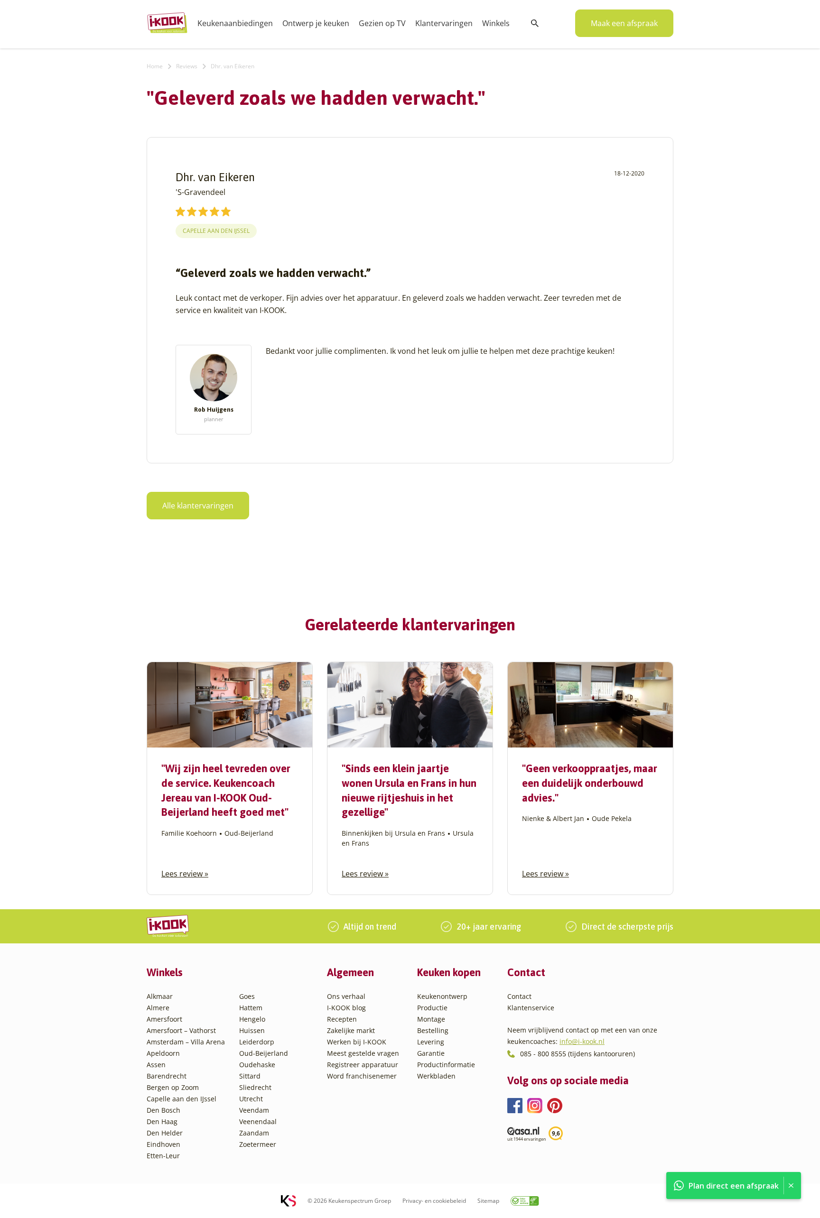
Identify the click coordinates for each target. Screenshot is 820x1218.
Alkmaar (160, 996)
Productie (432, 1007)
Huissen (252, 1030)
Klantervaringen (444, 23)
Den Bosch (163, 1110)
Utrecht (251, 1098)
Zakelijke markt (351, 1030)
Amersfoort (164, 1019)
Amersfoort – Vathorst (181, 1030)
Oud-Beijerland (263, 1053)
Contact (519, 996)
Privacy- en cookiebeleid (434, 1201)
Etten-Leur (163, 1155)
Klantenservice (530, 1007)
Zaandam (254, 1132)
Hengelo (252, 1019)
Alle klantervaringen (197, 505)
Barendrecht (166, 1075)
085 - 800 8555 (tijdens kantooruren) (577, 1053)
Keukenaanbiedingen (235, 23)
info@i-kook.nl (582, 1041)
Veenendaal (258, 1121)
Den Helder (165, 1132)
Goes (247, 996)
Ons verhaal (346, 996)
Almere (158, 1007)
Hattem (250, 1007)
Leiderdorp (256, 1041)
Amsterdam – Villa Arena (186, 1041)
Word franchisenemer (362, 1075)
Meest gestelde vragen (363, 1053)
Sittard (250, 1075)
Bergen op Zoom (173, 1087)
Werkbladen (436, 1075)
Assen (156, 1064)
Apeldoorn (163, 1053)
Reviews (186, 66)
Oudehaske (257, 1064)
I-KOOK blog (346, 1007)
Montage (431, 1019)
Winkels (496, 23)
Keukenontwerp (442, 996)
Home (155, 66)
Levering (430, 1041)
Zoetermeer (257, 1144)
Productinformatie (446, 1064)
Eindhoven (163, 1144)
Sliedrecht (255, 1087)
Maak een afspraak (624, 23)
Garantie (431, 1053)
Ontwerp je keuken (315, 23)
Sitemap (488, 1201)
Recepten (342, 1019)
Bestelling (432, 1030)
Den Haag (162, 1121)
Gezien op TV (382, 23)
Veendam (254, 1110)
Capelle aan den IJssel (216, 231)
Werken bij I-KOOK (356, 1041)
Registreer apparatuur (362, 1064)
